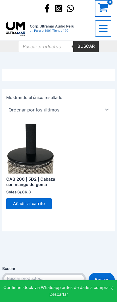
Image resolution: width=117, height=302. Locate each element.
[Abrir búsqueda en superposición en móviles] (58, 46)
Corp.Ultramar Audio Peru (52, 26)
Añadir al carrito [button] (29, 203)
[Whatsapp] (70, 8)
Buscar (8, 268)
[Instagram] (59, 8)
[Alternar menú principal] (103, 28)
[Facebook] (47, 8)
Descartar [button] (58, 294)
